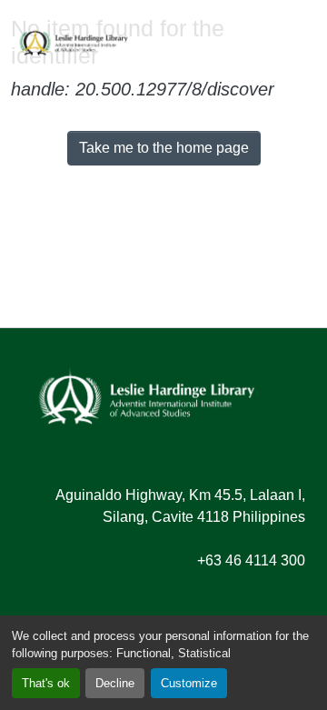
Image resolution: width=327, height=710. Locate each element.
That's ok (46, 683)
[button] (73, 41)
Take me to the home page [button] (164, 147)
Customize (189, 683)
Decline (114, 683)
